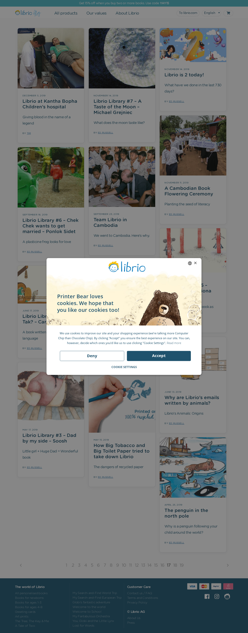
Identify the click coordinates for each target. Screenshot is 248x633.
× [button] (195, 263)
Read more (174, 343)
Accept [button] (159, 355)
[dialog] (124, 316)
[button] (124, 367)
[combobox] (190, 263)
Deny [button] (92, 356)
